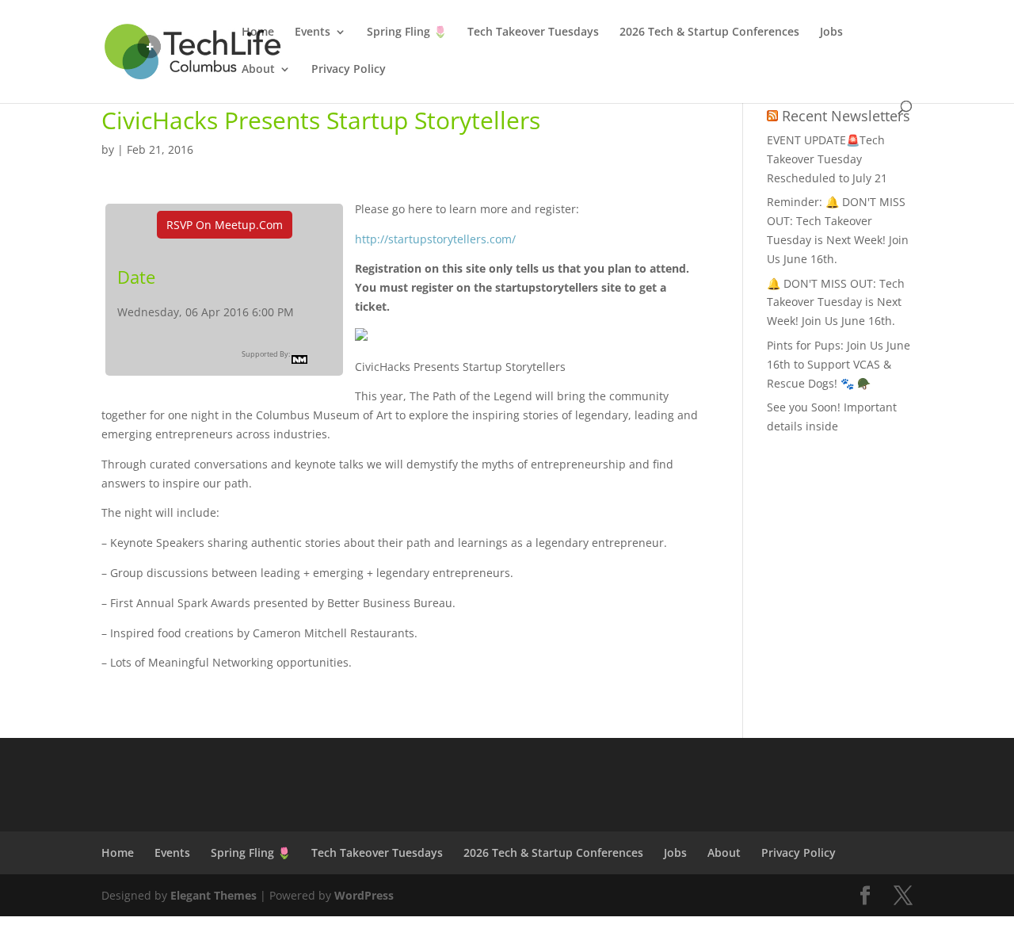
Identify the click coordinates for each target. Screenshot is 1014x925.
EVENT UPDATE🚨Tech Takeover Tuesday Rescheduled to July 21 (827, 158)
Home (258, 32)
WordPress (364, 895)
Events (312, 32)
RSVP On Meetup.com (224, 224)
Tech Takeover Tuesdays (533, 32)
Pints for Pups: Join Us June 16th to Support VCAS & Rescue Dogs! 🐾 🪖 (838, 364)
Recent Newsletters (846, 115)
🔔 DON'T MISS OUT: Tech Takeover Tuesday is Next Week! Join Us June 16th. (836, 302)
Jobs (831, 32)
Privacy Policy (348, 69)
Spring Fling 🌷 (407, 32)
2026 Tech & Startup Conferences (709, 32)
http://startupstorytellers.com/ (435, 239)
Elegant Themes (213, 895)
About (258, 69)
